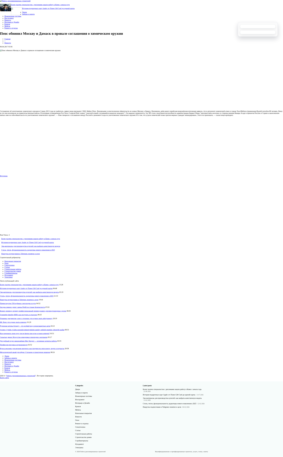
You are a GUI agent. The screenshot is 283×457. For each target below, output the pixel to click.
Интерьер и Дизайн (11, 22)
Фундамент (8, 275)
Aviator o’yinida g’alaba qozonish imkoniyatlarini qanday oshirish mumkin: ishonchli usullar (32, 330)
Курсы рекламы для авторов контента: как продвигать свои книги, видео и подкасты (32, 348)
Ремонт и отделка (11, 28)
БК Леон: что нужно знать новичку (13, 322)
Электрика (8, 277)
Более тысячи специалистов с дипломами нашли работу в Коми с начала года (40, 5)
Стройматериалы (10, 273)
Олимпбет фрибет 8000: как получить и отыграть (18, 315)
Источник (4, 176)
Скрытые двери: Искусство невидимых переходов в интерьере (23, 337)
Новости (7, 20)
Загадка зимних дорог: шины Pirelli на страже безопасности (22, 307)
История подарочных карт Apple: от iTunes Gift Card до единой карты (48, 8)
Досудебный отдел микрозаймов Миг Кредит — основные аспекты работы (28, 341)
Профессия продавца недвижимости (14, 345)
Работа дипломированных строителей (21, 376)
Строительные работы (12, 269)
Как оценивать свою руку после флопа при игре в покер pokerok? (25, 333)
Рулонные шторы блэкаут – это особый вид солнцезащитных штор (25, 326)
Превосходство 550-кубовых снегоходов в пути (18, 303)
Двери (24, 12)
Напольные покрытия (12, 261)
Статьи (7, 267)
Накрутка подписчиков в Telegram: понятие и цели (20, 254)
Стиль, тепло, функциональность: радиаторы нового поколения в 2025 (28, 250)
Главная (7, 39)
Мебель (7, 26)
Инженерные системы (12, 16)
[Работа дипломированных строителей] (15, 1)
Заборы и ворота (28, 14)
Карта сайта (4, 378)
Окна (6, 263)
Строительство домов (12, 271)
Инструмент (9, 18)
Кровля (7, 24)
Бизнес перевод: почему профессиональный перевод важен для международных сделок (33, 311)
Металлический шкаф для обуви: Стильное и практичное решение (25, 352)
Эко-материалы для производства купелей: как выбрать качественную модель (30, 246)
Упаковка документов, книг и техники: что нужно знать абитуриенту (26, 318)
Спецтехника (9, 265)
